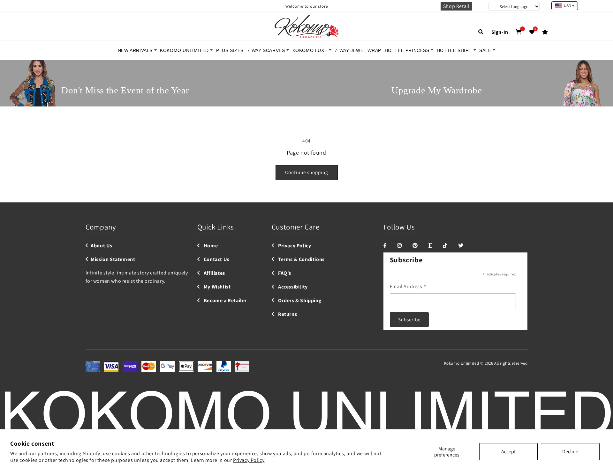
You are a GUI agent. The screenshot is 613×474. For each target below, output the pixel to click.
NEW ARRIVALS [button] (136, 50)
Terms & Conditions (300, 260)
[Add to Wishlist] (545, 32)
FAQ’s (284, 273)
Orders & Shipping (299, 301)
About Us (101, 246)
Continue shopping (306, 172)
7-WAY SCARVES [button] (266, 50)
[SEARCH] (481, 32)
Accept (508, 451)
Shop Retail (456, 6)
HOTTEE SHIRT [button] (455, 50)
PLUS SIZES (230, 50)
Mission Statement (113, 260)
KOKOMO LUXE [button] (310, 50)
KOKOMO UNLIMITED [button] (185, 50)
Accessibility (292, 287)
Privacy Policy (248, 460)
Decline (570, 451)
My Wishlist (216, 287)
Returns (287, 314)
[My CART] (519, 32)
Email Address (408, 287)
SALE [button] (486, 50)
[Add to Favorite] (532, 32)
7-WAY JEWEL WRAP (358, 50)
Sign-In (499, 32)
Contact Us (216, 260)
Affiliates (213, 273)
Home (210, 246)
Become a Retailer (224, 301)
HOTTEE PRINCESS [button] (408, 50)
